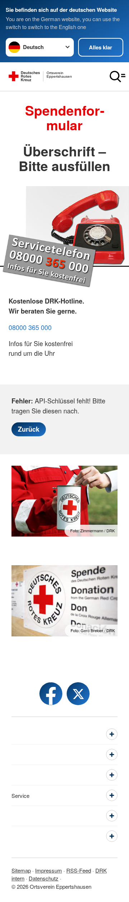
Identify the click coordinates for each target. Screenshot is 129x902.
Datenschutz (43, 878)
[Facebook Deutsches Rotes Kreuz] (50, 693)
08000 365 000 (30, 327)
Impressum (48, 870)
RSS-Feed (78, 870)
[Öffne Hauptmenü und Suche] (117, 76)
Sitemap (21, 870)
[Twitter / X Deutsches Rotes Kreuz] (78, 693)
